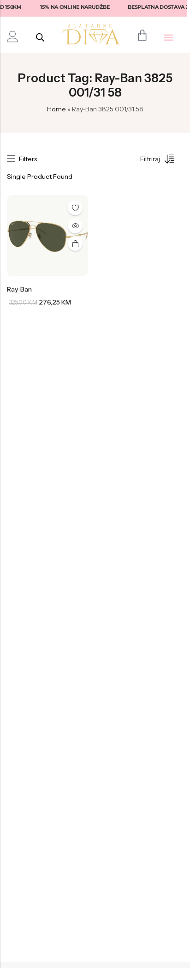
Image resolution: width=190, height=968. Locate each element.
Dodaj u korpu (75, 243)
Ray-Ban (19, 289)
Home (56, 109)
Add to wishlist (75, 208)
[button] (168, 37)
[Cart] (142, 35)
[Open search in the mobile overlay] (40, 37)
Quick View (75, 226)
